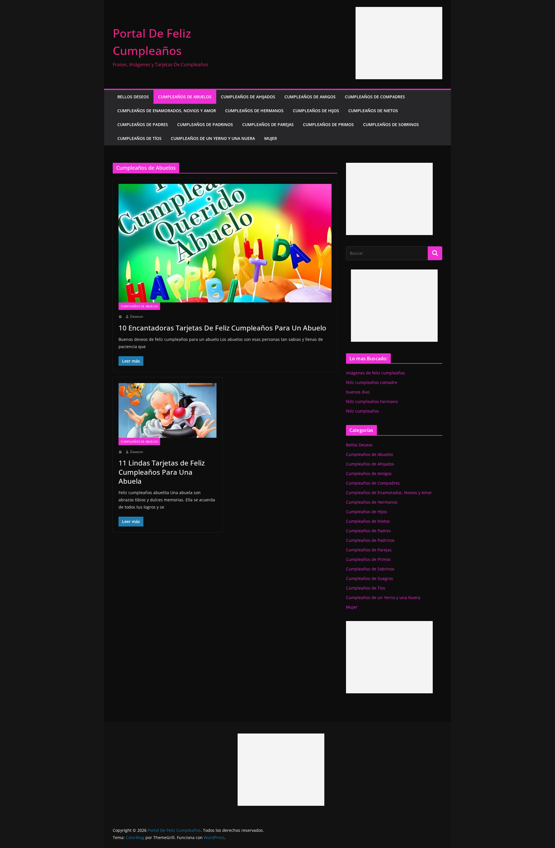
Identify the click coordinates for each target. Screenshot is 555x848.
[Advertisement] (399, 43)
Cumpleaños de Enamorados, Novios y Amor (166, 110)
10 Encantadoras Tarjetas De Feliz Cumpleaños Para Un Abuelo (222, 327)
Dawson (136, 316)
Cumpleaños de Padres (142, 124)
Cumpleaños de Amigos (310, 96)
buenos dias (358, 392)
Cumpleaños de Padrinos (205, 124)
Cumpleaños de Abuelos (185, 96)
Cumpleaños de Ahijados (248, 96)
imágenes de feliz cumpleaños (375, 373)
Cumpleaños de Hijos (316, 110)
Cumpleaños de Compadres (375, 96)
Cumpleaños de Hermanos (254, 110)
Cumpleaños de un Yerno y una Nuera (213, 138)
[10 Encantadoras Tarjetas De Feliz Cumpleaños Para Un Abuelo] (225, 243)
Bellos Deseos (133, 96)
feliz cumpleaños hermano (372, 401)
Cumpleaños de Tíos (139, 138)
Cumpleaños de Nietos (373, 110)
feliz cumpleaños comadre (371, 382)
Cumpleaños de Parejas (268, 124)
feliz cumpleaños (362, 411)
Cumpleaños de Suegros (369, 578)
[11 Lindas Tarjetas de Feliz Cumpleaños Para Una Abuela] (168, 410)
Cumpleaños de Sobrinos (391, 124)
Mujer (270, 138)
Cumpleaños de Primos (328, 124)
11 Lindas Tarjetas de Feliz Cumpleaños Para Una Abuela (162, 471)
